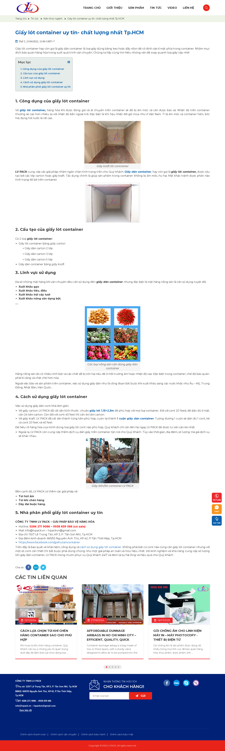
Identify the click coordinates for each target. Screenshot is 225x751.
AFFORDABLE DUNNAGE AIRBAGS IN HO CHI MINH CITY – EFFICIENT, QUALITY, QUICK (111, 635)
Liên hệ (188, 7)
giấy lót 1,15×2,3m (101, 410)
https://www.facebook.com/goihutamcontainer (49, 542)
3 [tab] (112, 667)
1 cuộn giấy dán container (135, 418)
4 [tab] (115, 667)
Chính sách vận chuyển (64, 734)
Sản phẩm (136, 7)
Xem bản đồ (25, 710)
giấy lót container (32, 110)
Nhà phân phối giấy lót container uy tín (45, 86)
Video (172, 7)
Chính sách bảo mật (121, 734)
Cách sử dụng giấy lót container (41, 82)
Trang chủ (92, 7)
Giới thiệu (114, 7)
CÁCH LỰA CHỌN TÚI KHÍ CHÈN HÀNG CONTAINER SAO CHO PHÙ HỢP (46, 635)
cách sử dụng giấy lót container (100, 547)
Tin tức (156, 7)
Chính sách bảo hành (93, 734)
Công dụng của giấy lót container (42, 68)
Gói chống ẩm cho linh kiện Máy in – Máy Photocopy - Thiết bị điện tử (177, 635)
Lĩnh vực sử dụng (32, 77)
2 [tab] (109, 667)
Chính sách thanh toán (33, 734)
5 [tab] (118, 667)
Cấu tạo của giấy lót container (40, 73)
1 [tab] (106, 667)
